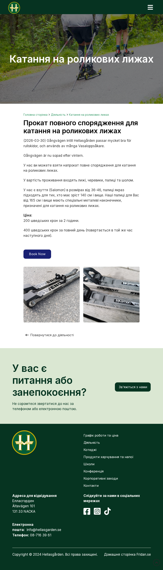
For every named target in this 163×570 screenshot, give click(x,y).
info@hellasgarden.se (44, 530)
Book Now (37, 254)
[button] (150, 7)
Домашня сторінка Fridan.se (127, 554)
